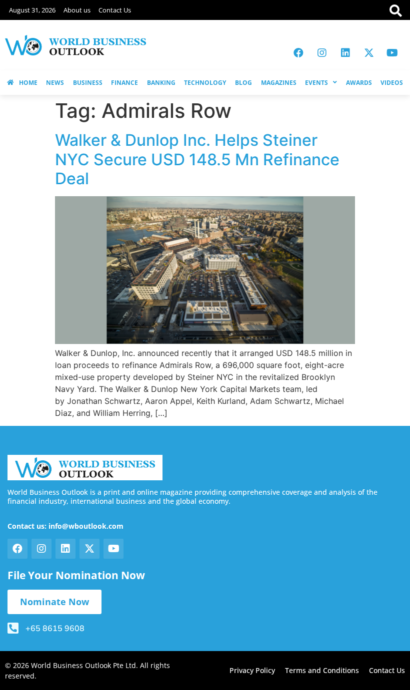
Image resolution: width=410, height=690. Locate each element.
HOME (28, 82)
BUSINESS (87, 82)
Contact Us (114, 9)
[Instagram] (322, 53)
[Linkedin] (346, 53)
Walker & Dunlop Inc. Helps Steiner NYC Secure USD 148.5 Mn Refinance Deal (197, 159)
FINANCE (124, 82)
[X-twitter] (369, 53)
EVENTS (316, 82)
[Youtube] (392, 53)
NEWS (55, 82)
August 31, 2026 (32, 9)
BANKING (161, 82)
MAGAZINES (278, 82)
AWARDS (359, 82)
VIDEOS (391, 82)
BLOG (243, 82)
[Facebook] (298, 53)
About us (77, 9)
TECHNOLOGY (205, 82)
